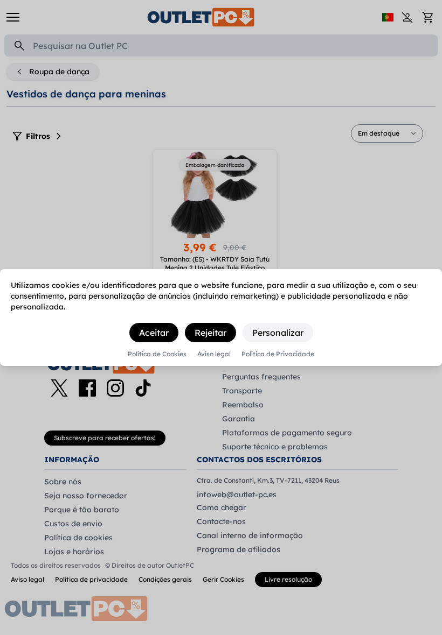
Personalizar (277, 332)
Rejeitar (210, 332)
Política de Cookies (157, 354)
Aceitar (154, 332)
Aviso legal (214, 354)
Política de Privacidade (277, 354)
